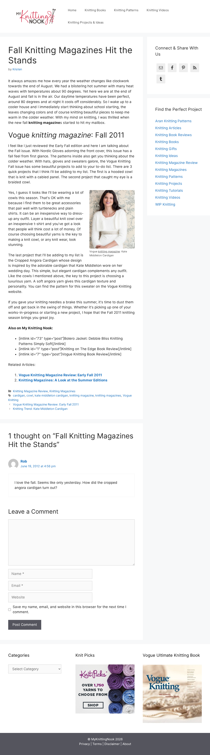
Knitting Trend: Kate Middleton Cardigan (40, 408)
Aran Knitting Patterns (173, 121)
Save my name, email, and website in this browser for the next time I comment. (69, 609)
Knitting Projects (168, 183)
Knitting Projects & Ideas (86, 22)
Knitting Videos (158, 10)
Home (72, 10)
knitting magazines (108, 395)
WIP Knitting (165, 204)
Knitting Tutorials (169, 190)
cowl (29, 395)
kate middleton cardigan (51, 395)
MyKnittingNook (102, 739)
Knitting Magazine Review (30, 391)
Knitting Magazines (62, 391)
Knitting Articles (168, 128)
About (126, 744)
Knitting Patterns (126, 10)
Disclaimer (112, 744)
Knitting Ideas (166, 156)
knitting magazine (82, 395)
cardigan (19, 395)
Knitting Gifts (166, 149)
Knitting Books (95, 10)
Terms (97, 744)
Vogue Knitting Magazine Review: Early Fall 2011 (60, 375)
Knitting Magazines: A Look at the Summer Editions (63, 380)
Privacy (84, 744)
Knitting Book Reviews (173, 135)
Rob (24, 461)
